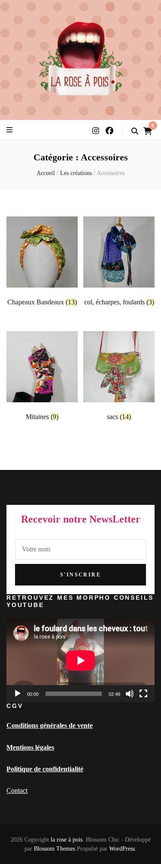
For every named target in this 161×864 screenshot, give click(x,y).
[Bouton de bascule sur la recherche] (134, 131)
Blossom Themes (54, 848)
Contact (16, 790)
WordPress (122, 848)
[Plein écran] (143, 693)
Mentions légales (30, 747)
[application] (80, 660)
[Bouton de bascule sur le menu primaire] (9, 130)
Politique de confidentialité (44, 769)
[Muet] (129, 693)
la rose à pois (66, 839)
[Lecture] (17, 693)
